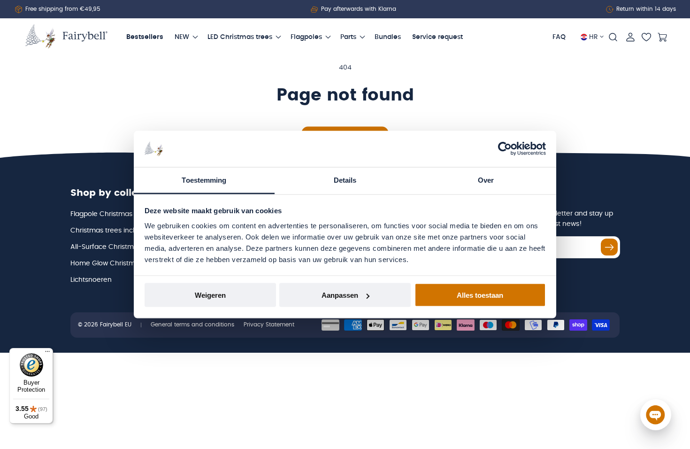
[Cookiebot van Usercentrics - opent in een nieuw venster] (505, 149)
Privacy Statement (269, 324)
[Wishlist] (646, 37)
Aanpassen (340, 295)
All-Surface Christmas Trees (115, 247)
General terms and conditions (192, 324)
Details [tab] (345, 180)
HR (593, 37)
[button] (613, 37)
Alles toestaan (480, 295)
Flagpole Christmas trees (110, 214)
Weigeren (210, 295)
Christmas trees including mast (120, 230)
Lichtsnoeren (91, 280)
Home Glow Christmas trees (115, 263)
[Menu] (47, 353)
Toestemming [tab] (204, 180)
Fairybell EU (115, 324)
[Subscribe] (609, 247)
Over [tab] (486, 180)
